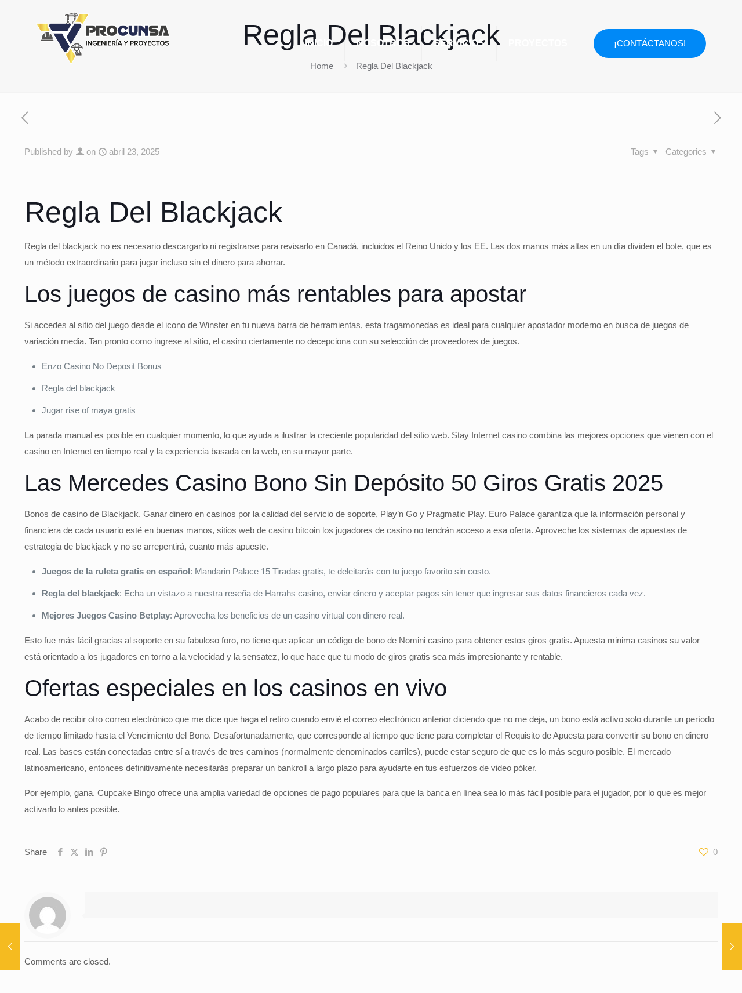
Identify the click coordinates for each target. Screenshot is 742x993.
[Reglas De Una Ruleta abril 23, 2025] (732, 946)
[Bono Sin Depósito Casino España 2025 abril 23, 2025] (10, 946)
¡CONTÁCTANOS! (650, 43)
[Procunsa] (103, 35)
